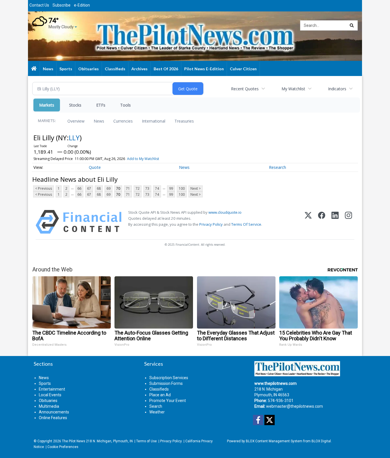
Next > (195, 188)
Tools (125, 105)
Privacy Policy (211, 224)
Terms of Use (146, 441)
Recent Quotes (245, 88)
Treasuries (184, 121)
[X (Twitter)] (308, 221)
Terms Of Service (246, 224)
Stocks (75, 105)
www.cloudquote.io (225, 212)
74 (157, 188)
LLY (74, 137)
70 (118, 188)
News (99, 121)
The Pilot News (73, 441)
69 (108, 188)
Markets (46, 105)
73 (147, 188)
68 (99, 188)
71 (128, 188)
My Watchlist (293, 88)
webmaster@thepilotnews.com (294, 406)
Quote (95, 167)
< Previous (43, 188)
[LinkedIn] (335, 221)
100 (182, 188)
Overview (76, 121)
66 (79, 188)
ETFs (100, 105)
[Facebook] (321, 221)
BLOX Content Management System (274, 441)
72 (138, 188)
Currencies (123, 121)
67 (89, 188)
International (153, 121)
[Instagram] (348, 221)
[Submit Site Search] (351, 25)
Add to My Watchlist (143, 158)
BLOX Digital (321, 441)
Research (277, 167)
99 (171, 188)
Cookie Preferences (62, 447)
